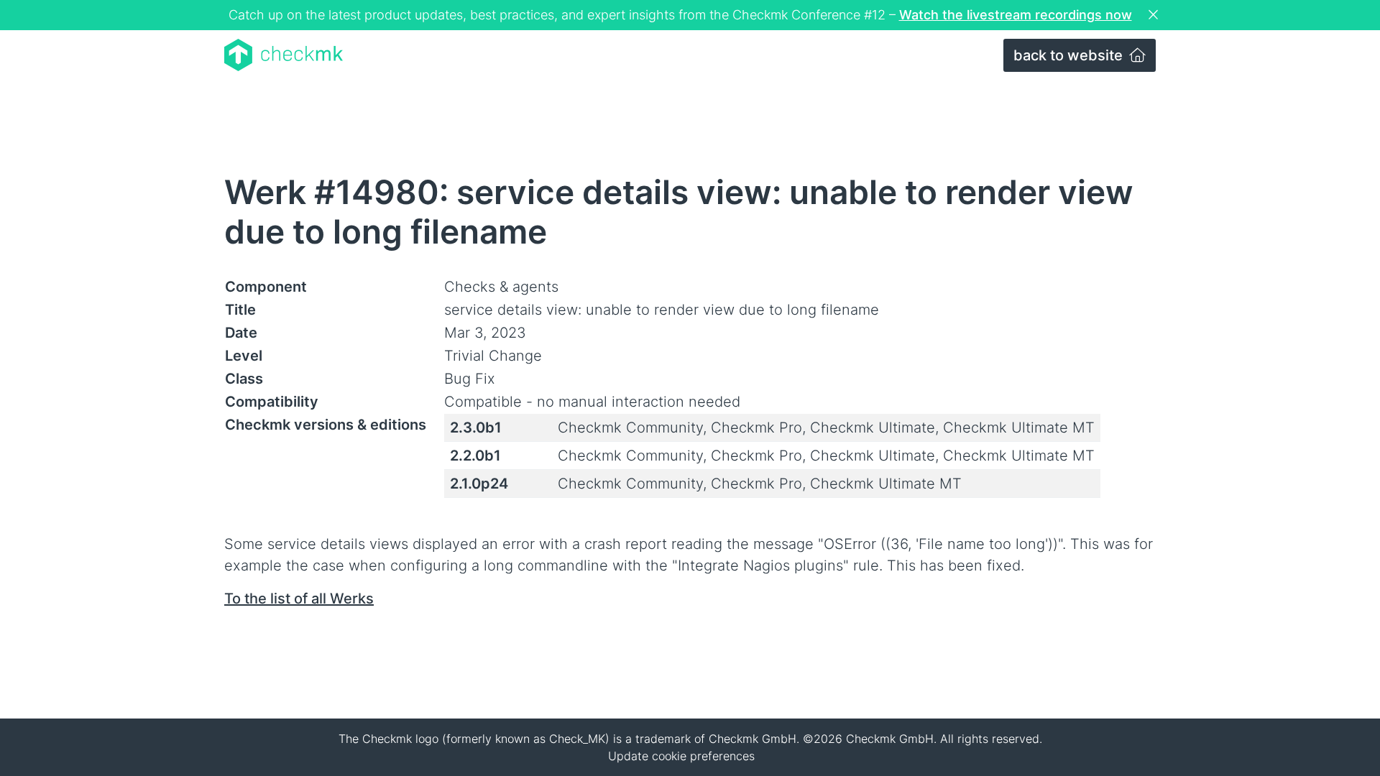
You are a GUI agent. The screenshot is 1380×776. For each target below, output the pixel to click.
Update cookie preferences (681, 756)
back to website (1069, 55)
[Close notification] (1155, 15)
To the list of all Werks (299, 598)
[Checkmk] (283, 55)
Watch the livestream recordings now (1015, 14)
